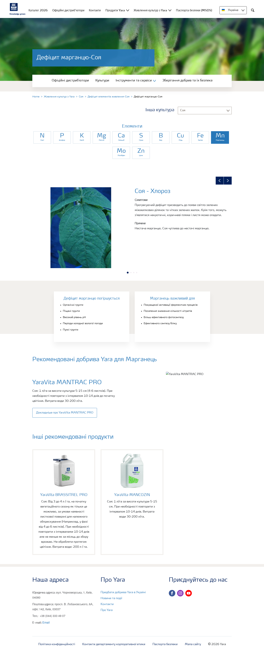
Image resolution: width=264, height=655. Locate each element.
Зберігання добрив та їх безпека (187, 80)
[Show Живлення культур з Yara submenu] (169, 10)
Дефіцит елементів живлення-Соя (108, 96)
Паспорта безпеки (165, 644)
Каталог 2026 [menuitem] (38, 10)
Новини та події (111, 598)
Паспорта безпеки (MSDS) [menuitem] (194, 10)
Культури (102, 80)
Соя (81, 96)
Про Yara (107, 610)
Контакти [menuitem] (95, 10)
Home (36, 96)
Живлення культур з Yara (59, 96)
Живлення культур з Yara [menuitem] (150, 10)
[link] (42, 137)
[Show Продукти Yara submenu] (127, 10)
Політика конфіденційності (56, 644)
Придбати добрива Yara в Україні (123, 592)
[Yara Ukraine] (18, 9)
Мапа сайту (193, 644)
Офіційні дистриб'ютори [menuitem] (68, 10)
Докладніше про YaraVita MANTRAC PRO (64, 412)
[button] (220, 181)
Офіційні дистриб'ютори (70, 80)
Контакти (107, 604)
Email (46, 622)
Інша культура (159, 110)
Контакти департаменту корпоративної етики (113, 644)
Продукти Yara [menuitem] (115, 10)
